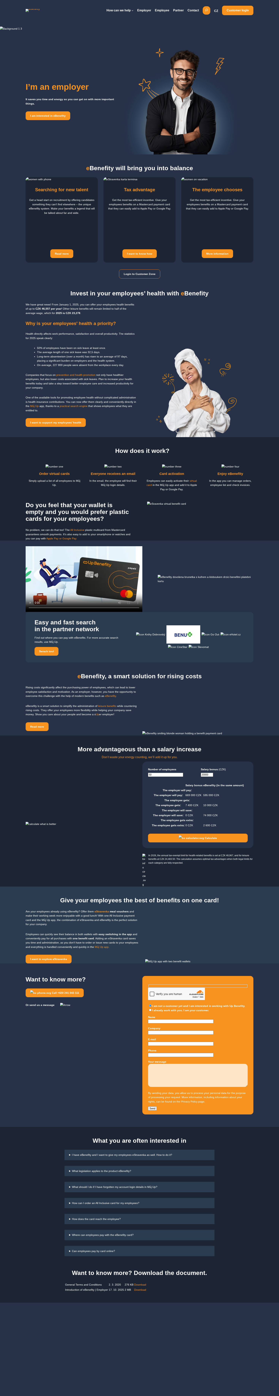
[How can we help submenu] (132, 10)
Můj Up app (102, 946)
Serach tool (46, 651)
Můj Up (34, 406)
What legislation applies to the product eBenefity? (101, 1171)
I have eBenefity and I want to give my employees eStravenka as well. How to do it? (122, 1154)
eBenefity (110, 695)
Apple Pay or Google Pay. (61, 538)
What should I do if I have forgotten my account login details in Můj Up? (114, 1186)
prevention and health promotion (75, 374)
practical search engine (73, 406)
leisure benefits (106, 705)
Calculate (210, 838)
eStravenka (102, 911)
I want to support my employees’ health (55, 422)
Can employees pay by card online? (93, 1251)
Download (140, 1284)
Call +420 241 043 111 (65, 992)
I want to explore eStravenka (48, 959)
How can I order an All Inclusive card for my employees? (105, 1203)
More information (217, 253)
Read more (62, 253)
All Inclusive (77, 529)
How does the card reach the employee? (96, 1219)
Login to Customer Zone (139, 273)
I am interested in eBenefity (48, 115)
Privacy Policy (189, 1101)
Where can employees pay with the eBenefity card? (103, 1234)
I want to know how (139, 253)
